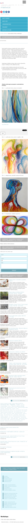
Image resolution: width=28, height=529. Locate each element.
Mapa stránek (11, 5)
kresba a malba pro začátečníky (17, 403)
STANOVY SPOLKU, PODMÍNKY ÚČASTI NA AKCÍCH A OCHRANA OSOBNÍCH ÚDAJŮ (14, 469)
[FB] (9, 12)
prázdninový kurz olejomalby (15, 419)
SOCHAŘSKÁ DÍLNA (8, 505)
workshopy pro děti (8, 408)
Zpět (3, 133)
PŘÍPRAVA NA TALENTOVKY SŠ (10, 504)
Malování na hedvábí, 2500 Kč (15, 340)
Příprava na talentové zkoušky (17, 406)
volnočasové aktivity (10, 407)
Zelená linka (3, 6)
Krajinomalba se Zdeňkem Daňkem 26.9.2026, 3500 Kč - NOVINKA (16, 293)
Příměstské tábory (3, 406)
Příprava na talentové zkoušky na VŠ (6, 412)
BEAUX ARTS (6, 477)
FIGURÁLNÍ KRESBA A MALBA (10, 490)
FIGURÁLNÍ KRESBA (8, 480)
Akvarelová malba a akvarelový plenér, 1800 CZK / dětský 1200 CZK (17, 376)
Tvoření (18, 404)
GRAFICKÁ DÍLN (7, 481)
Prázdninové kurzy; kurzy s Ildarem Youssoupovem (14, 420)
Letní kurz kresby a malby (4, 419)
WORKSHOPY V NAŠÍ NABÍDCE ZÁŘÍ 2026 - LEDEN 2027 (12, 431)
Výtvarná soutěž (21, 414)
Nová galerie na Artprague (5, 447)
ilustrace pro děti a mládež (5, 418)
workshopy (2, 408)
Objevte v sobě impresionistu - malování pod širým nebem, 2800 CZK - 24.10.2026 (18, 364)
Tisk (18, 5)
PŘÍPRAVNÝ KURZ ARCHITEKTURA (10, 493)
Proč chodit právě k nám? (8, 414)
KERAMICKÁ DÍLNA (7, 488)
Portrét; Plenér (12, 409)
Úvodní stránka (4, 5)
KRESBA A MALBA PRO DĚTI (9, 502)
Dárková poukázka (4, 417)
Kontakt (9, 6)
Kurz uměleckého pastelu (18, 412)
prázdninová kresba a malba (22, 407)
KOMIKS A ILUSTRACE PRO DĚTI (10, 498)
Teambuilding (15, 414)
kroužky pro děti (3, 407)
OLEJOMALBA (7, 487)
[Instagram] (6, 12)
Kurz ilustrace (24, 411)
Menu (24, 2)
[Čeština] (1, 2)
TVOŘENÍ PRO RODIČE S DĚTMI (10, 507)
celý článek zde (5, 124)
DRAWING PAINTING (8, 478)
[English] (2, 2)
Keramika (22, 404)
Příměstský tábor (4, 404)
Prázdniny (12, 404)
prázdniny (13, 408)
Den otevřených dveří (17, 411)
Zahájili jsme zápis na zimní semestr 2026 (9, 427)
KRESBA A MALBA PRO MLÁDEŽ (10, 503)
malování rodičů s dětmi (23, 418)
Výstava (4, 413)
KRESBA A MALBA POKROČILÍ (9, 484)
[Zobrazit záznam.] (4, 283)
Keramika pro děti (17, 417)
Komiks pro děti (23, 417)
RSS (16, 5)
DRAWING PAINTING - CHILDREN (10, 496)
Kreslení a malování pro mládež (5, 403)
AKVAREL (6, 476)
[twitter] (4, 12)
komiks (15, 407)
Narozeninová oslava (18, 413)
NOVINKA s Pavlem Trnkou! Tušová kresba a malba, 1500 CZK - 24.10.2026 (18, 305)
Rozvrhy (22, 5)
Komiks (9, 406)
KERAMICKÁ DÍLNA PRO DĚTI (9, 497)
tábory (12, 417)
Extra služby (9, 413)
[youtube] (1, 12)
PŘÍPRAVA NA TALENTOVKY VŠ (10, 494)
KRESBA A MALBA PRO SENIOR (10, 486)
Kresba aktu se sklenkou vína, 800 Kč (17, 352)
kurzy (9, 417)
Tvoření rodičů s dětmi (14, 418)
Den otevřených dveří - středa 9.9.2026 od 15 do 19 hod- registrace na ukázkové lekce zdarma (12, 437)
